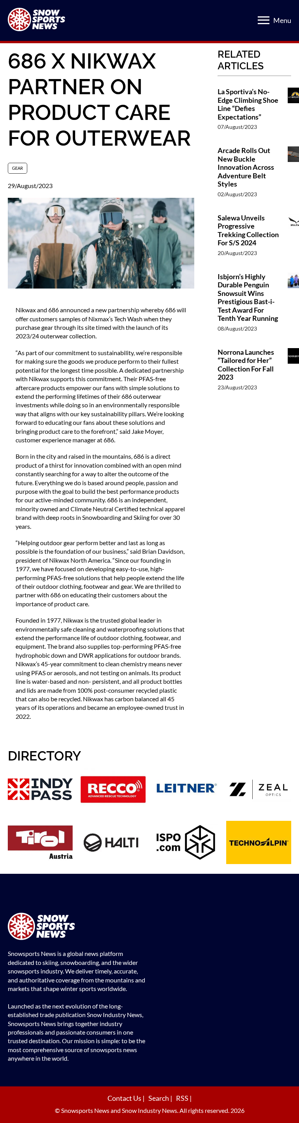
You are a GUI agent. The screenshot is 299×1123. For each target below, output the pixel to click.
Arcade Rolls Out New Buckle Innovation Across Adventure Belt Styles (246, 167)
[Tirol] (40, 843)
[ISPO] (185, 843)
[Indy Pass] (40, 790)
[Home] (77, 927)
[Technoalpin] (258, 843)
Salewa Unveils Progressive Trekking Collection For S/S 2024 (248, 230)
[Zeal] (258, 790)
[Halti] (113, 843)
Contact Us (124, 1098)
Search (159, 1098)
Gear (17, 168)
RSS (183, 1098)
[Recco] (113, 790)
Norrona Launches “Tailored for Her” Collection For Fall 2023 (246, 365)
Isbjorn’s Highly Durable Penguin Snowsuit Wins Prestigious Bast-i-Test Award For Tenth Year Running (248, 298)
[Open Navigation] (263, 20)
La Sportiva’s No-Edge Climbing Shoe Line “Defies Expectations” (248, 104)
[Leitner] (185, 790)
